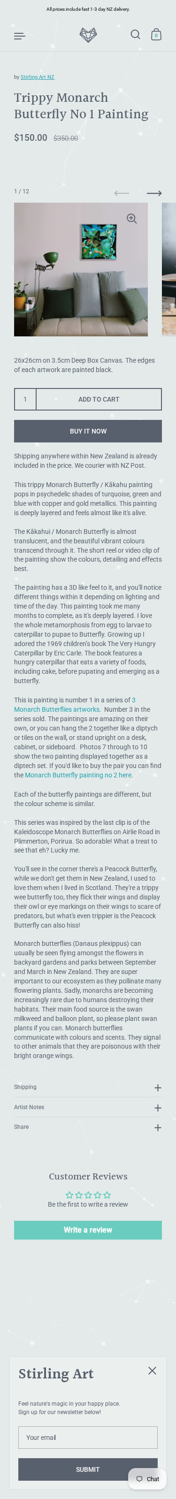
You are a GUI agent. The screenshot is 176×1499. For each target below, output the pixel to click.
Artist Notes (29, 1107)
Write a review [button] (88, 1229)
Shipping (25, 1086)
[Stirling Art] (88, 35)
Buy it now (88, 431)
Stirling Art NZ (37, 77)
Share (21, 1126)
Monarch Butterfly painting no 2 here (78, 775)
